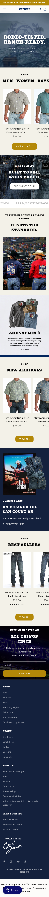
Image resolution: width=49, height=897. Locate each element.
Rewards (7, 756)
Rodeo (6, 746)
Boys (5, 702)
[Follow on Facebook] (4, 861)
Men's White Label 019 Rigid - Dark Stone (16, 594)
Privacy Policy (8, 884)
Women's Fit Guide (12, 824)
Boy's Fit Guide (10, 829)
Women (25, 81)
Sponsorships (9, 791)
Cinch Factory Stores (13, 722)
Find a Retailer (10, 717)
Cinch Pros (8, 741)
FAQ (5, 776)
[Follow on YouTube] (18, 861)
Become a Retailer (12, 796)
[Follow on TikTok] (25, 861)
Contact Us (8, 786)
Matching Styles (11, 707)
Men (8, 81)
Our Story (8, 737)
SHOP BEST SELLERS (13, 524)
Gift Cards (8, 712)
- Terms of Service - (26, 884)
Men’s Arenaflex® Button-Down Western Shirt (17, 130)
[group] (24, 326)
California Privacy (23, 887)
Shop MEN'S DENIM (24, 186)
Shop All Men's (24, 146)
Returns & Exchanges (13, 771)
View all (24, 439)
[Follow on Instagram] (11, 861)
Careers (7, 751)
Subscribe (24, 673)
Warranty (8, 781)
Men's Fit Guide (10, 819)
